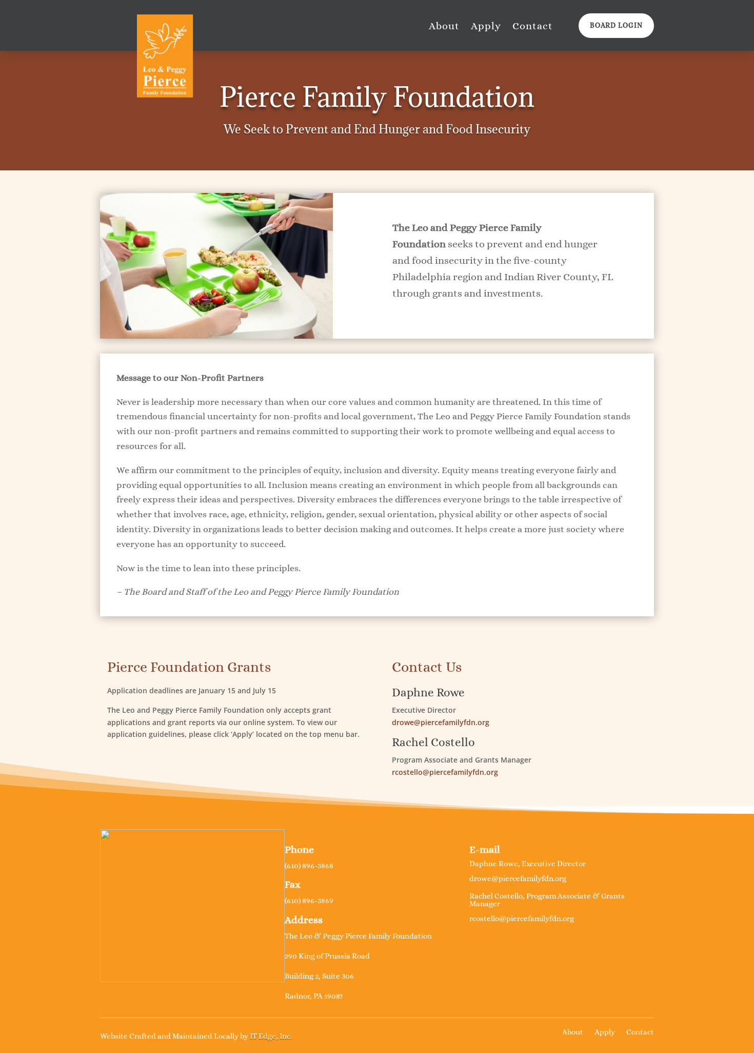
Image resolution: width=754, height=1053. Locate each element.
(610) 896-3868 (309, 865)
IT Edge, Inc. (271, 1036)
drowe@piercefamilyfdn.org (440, 722)
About (444, 27)
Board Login (616, 25)
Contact (532, 27)
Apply (486, 27)
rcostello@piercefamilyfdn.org (445, 772)
